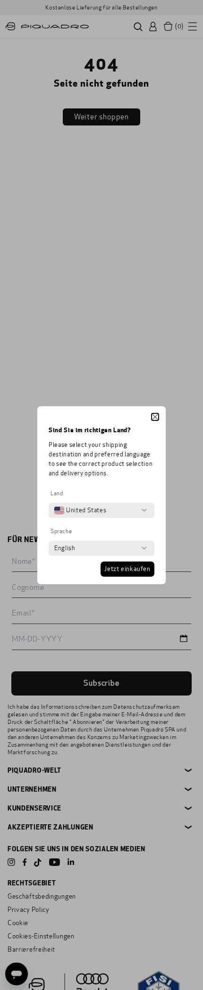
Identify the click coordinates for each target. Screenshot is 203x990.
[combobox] (80, 510)
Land (57, 493)
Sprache (61, 531)
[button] (155, 416)
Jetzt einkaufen (127, 569)
